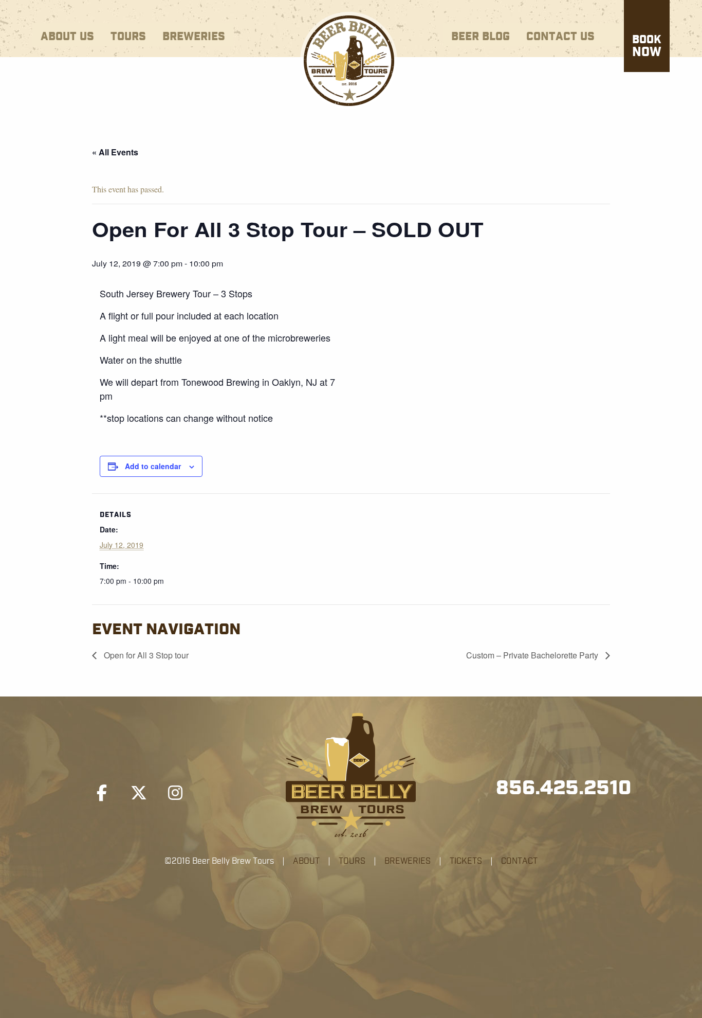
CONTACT (519, 861)
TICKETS (466, 861)
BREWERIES (407, 861)
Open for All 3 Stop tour (145, 655)
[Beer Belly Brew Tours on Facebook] (101, 793)
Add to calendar (153, 466)
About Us (67, 36)
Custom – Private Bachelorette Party (533, 655)
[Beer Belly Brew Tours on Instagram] (175, 793)
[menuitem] (67, 34)
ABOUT (306, 861)
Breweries (193, 36)
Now (646, 46)
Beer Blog (480, 36)
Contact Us (560, 36)
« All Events (115, 152)
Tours (128, 36)
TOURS (352, 861)
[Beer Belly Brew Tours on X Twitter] (138, 793)
